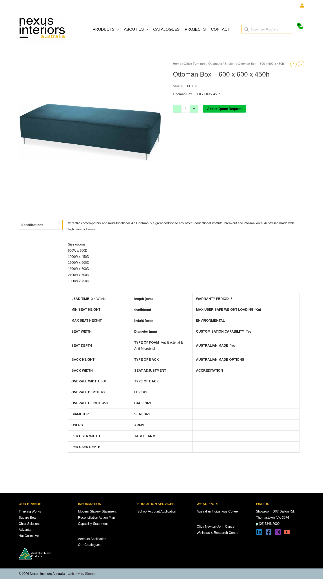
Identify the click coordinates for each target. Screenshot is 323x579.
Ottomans (215, 63)
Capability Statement (93, 523)
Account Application (92, 539)
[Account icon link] (302, 5)
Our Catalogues (89, 545)
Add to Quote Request (224, 109)
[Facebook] (268, 532)
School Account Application (156, 511)
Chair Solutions (29, 523)
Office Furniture (195, 63)
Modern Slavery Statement (97, 511)
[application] (116, 29)
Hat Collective (29, 536)
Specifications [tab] (32, 225)
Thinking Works (30, 511)
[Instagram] (277, 532)
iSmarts (90, 573)
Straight (230, 63)
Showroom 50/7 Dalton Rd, (275, 511)
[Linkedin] (259, 532)
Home (177, 63)
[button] (105, 29)
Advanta (25, 529)
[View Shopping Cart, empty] (300, 29)
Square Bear (28, 517)
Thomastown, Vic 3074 (272, 517)
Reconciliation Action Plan (96, 517)
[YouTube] (287, 532)
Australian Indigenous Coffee (217, 511)
